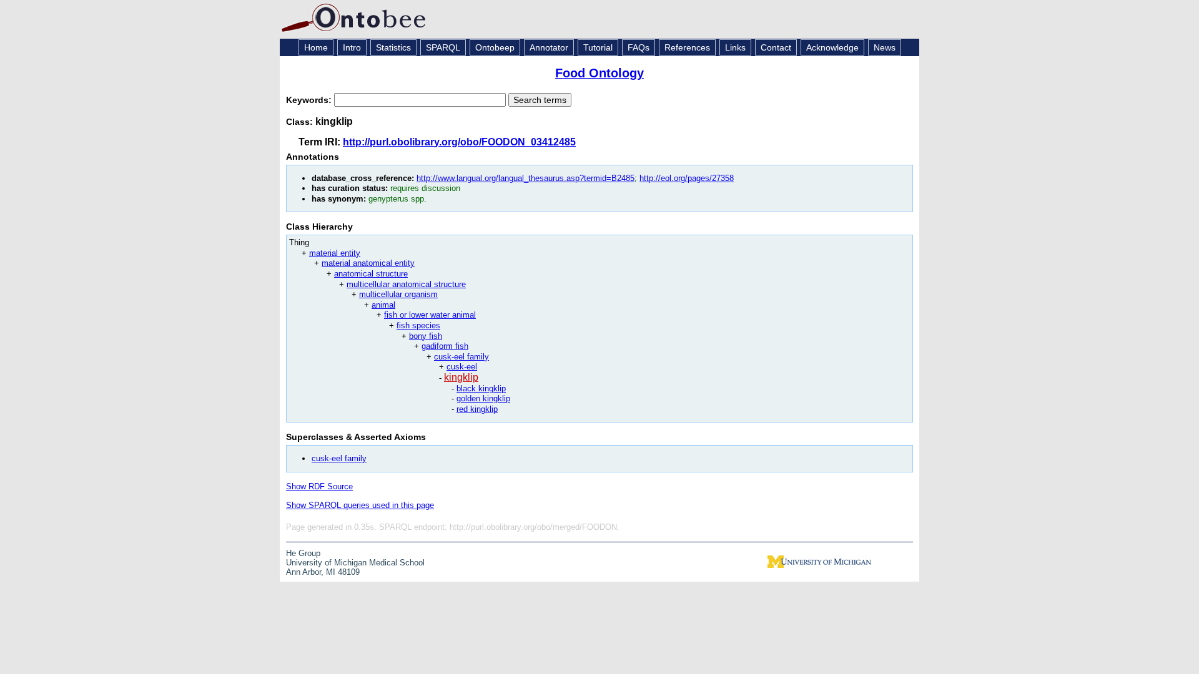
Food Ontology (599, 73)
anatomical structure (371, 273)
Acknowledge (832, 47)
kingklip (461, 377)
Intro (352, 47)
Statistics (393, 47)
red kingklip (477, 409)
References (687, 47)
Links (735, 47)
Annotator (549, 47)
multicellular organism (398, 294)
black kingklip (481, 388)
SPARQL (443, 47)
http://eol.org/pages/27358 (686, 178)
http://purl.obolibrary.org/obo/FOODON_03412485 (459, 142)
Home (316, 47)
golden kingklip (483, 398)
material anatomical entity (368, 263)
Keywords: (310, 100)
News (885, 47)
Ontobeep (495, 47)
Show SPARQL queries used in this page (360, 505)
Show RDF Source (319, 486)
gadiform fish (445, 346)
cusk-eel (462, 366)
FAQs (638, 47)
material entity (334, 253)
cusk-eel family (461, 356)
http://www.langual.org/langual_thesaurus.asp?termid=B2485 (525, 178)
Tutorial (598, 47)
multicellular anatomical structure (406, 284)
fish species (418, 325)
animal (383, 305)
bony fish (425, 336)
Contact (776, 47)
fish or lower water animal (430, 315)
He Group (303, 553)
